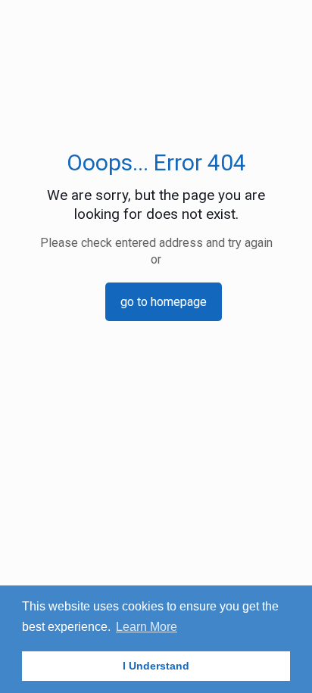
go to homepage (163, 302)
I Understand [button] (156, 666)
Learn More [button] (146, 626)
